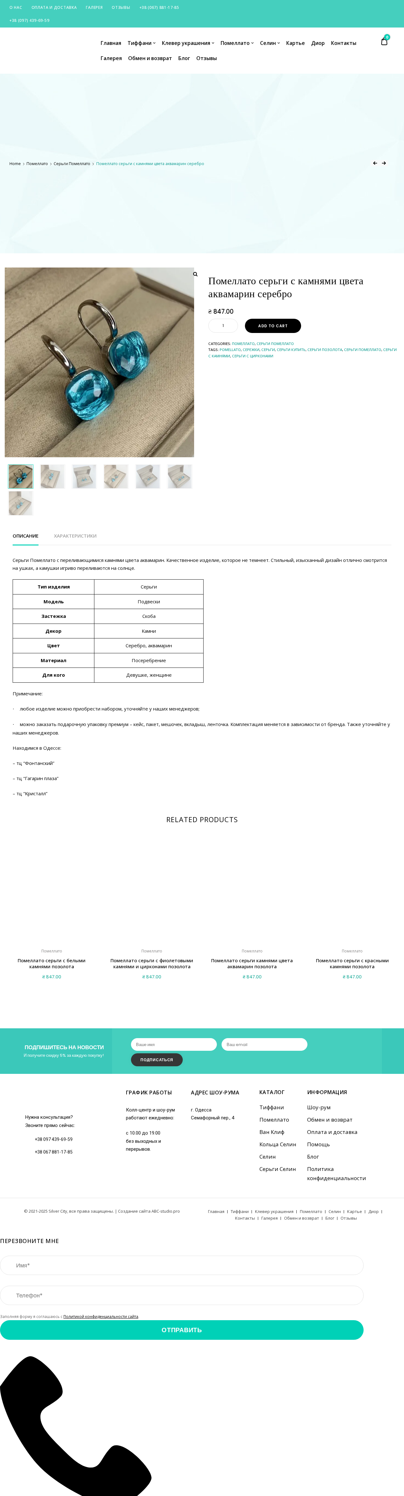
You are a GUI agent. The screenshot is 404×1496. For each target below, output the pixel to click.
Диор (318, 43)
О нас (15, 7)
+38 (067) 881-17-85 (159, 7)
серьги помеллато (362, 349)
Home (15, 163)
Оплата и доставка (54, 7)
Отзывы (121, 7)
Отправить (182, 1330)
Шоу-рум (319, 1107)
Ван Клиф (271, 1132)
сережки (251, 349)
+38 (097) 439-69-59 (29, 20)
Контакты (343, 43)
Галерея (94, 7)
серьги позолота (324, 349)
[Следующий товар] (383, 163)
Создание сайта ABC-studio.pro (149, 1211)
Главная (111, 43)
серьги (268, 349)
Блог (184, 58)
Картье (295, 43)
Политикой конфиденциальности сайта (100, 1316)
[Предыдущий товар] (375, 163)
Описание (26, 536)
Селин (268, 43)
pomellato (230, 349)
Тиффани (140, 43)
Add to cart (273, 326)
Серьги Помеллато (72, 163)
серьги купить (291, 349)
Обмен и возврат (150, 58)
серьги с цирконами (252, 356)
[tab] (26, 536)
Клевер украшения (186, 43)
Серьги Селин (277, 1169)
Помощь (318, 1144)
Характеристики (75, 536)
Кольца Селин (277, 1144)
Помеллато (235, 43)
